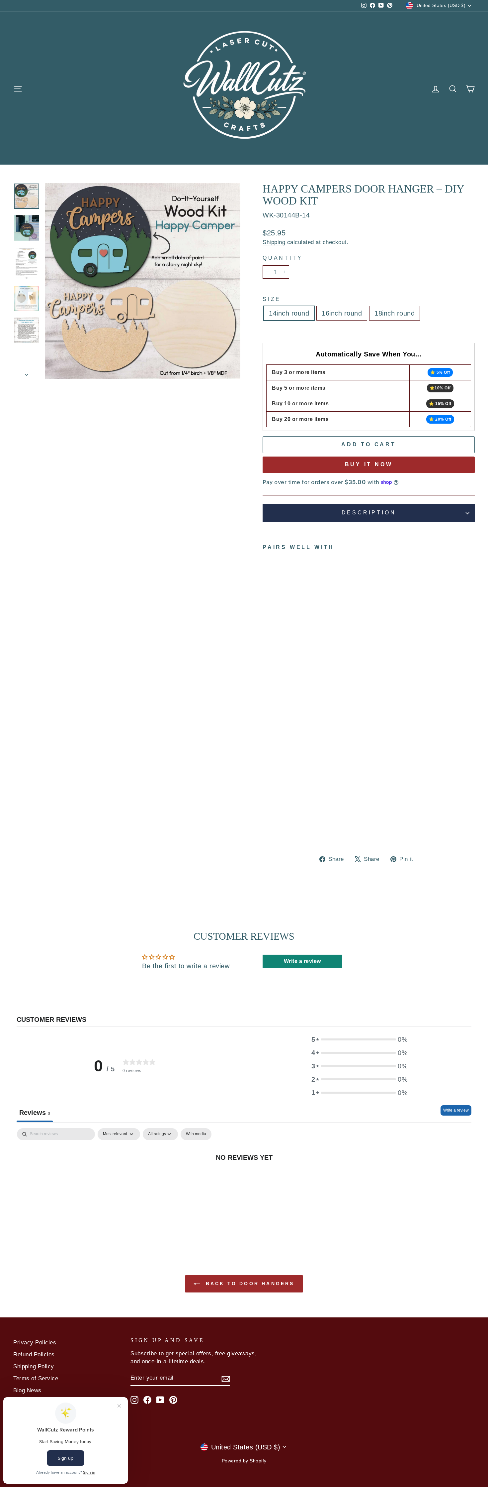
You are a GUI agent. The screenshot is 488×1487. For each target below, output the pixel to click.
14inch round (289, 313)
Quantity (282, 258)
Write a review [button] (302, 961)
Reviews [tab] (34, 1112)
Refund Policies (34, 1354)
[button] (359, 1039)
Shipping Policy (33, 1366)
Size (272, 299)
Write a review (456, 1110)
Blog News (27, 1390)
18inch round (394, 313)
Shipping (274, 242)
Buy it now (369, 464)
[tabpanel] (244, 1179)
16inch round (342, 313)
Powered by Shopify (244, 1460)
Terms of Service (35, 1378)
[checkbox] (196, 1134)
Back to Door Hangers (248, 1283)
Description (369, 512)
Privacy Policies (34, 1342)
